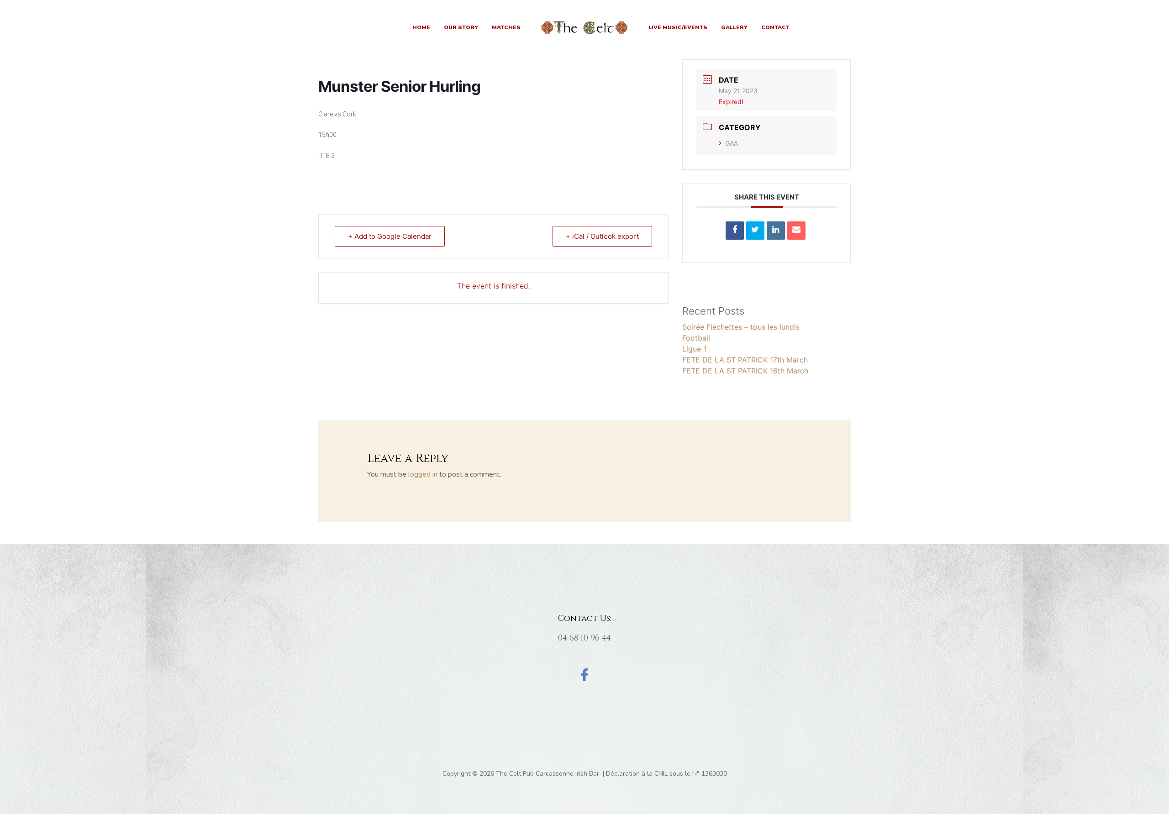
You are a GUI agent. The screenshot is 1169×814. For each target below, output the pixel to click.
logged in (422, 474)
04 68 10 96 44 (584, 638)
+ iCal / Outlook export (602, 236)
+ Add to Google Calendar (390, 236)
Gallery (734, 27)
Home (421, 27)
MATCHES (506, 27)
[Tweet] (755, 230)
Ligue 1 (694, 348)
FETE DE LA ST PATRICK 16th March (745, 370)
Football (696, 337)
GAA (731, 143)
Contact (775, 27)
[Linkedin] (776, 230)
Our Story (461, 27)
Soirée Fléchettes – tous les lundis (741, 326)
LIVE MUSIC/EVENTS (677, 27)
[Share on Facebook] (735, 230)
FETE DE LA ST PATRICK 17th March (745, 359)
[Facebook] (584, 675)
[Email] (796, 230)
